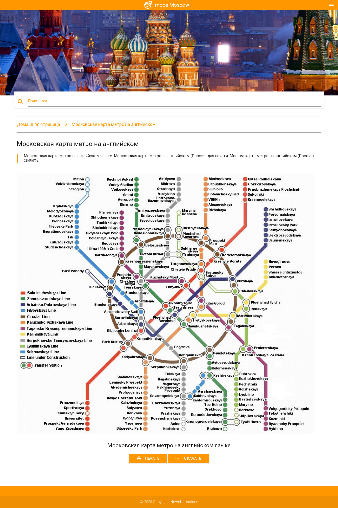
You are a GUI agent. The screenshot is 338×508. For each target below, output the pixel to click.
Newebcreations (184, 502)
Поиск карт (38, 101)
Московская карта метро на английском (114, 124)
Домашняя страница (38, 124)
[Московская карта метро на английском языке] (165, 433)
